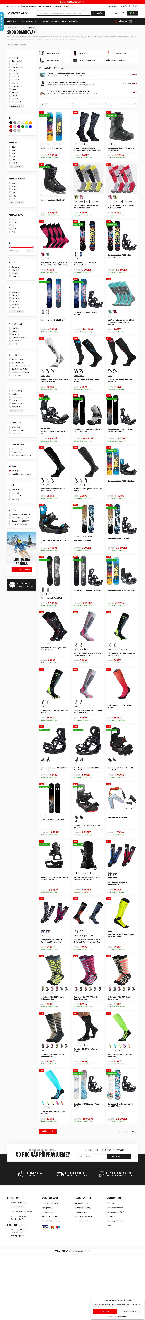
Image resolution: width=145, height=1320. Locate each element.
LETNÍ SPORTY (43, 21)
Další (133, 1131)
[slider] (10, 247)
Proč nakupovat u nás (115, 1221)
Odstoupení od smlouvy (51, 1221)
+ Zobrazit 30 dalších (16, 167)
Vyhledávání (97, 13)
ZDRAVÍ (63, 21)
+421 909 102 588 (18, 1207)
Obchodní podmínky (82, 1203)
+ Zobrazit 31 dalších (16, 203)
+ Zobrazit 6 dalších (16, 411)
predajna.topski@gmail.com (21, 1211)
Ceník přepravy (47, 1208)
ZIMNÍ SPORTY (30, 21)
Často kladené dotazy (115, 1208)
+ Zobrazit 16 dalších (16, 106)
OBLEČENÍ (10, 21)
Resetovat (30, 250)
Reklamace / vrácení (49, 1216)
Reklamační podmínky (83, 1208)
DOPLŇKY (54, 21)
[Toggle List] (72, 104)
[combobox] (55, 104)
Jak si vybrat (111, 1216)
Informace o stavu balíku (84, 1221)
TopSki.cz (11, 28)
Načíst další (47, 1131)
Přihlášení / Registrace (50, 1203)
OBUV (19, 21)
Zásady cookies (110, 1316)
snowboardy (33, 43)
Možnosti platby (48, 1212)
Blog (109, 1225)
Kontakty (110, 1203)
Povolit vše (105, 1311)
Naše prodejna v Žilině (115, 1212)
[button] (116, 13)
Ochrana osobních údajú (121, 1316)
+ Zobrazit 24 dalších (16, 312)
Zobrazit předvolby (130, 1311)
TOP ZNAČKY (73, 21)
